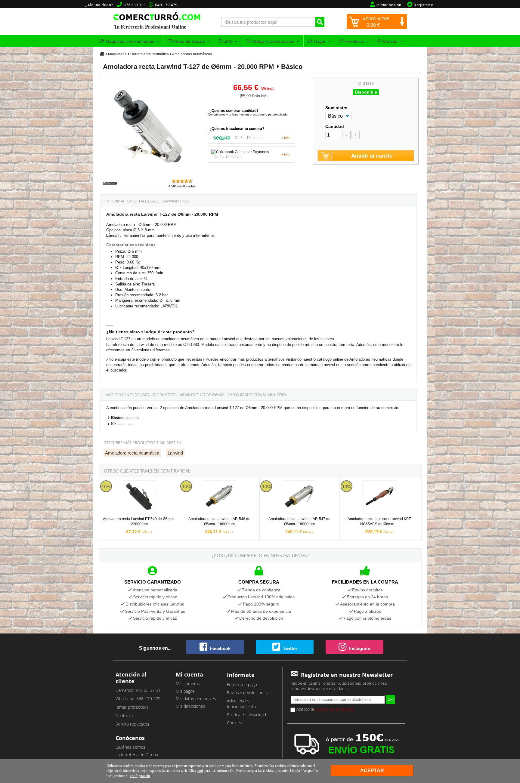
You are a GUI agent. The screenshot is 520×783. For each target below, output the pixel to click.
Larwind (175, 452)
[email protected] (132, 707)
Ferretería (353, 41)
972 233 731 (134, 5)
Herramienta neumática (149, 54)
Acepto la (324, 709)
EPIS (227, 41)
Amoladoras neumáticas (192, 54)
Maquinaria (117, 54)
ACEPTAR (372, 770)
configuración (140, 776)
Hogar (319, 41)
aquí (200, 771)
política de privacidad (334, 709)
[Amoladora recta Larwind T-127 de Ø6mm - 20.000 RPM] (149, 175)
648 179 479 (166, 5)
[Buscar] (319, 22)
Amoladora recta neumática (132, 452)
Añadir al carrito (372, 155)
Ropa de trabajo (189, 41)
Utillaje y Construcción (272, 41)
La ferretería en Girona (137, 754)
